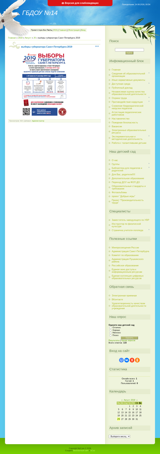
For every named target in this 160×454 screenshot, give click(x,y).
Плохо (115, 335)
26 (35, 38)
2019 (20, 38)
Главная (62, 30)
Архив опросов (128, 340)
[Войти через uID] (121, 360)
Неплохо (116, 332)
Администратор (38, 121)
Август (28, 38)
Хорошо (116, 330)
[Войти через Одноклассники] (137, 360)
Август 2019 (129, 400)
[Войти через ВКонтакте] (126, 360)
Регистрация (74, 30)
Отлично (116, 327)
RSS (55, 30)
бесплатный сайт (81, 450)
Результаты (114, 340)
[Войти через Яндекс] (132, 360)
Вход (83, 30)
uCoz (92, 450)
